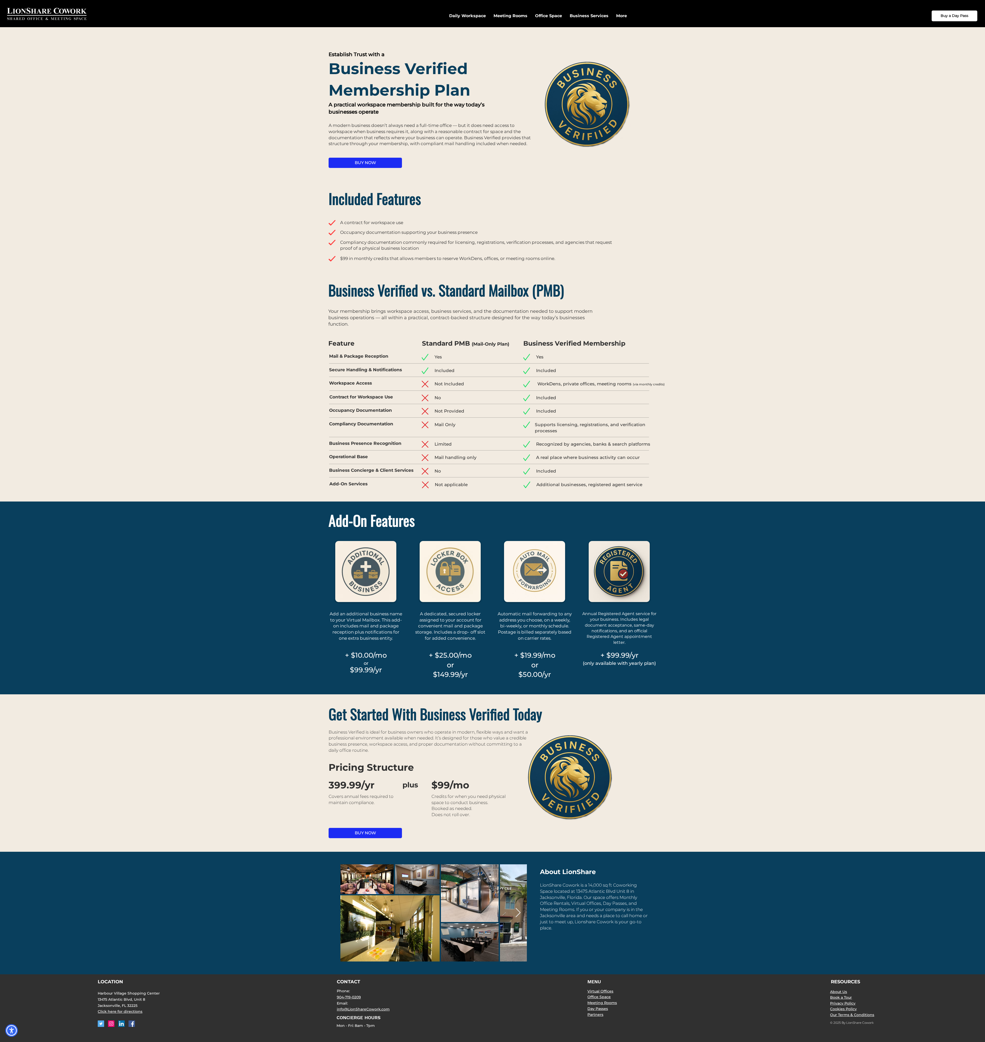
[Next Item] (518, 913)
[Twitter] (101, 1023)
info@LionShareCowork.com (363, 1009)
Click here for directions (120, 1011)
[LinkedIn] (121, 1023)
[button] (589, 16)
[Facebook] (132, 1023)
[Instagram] (111, 1023)
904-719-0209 (349, 997)
